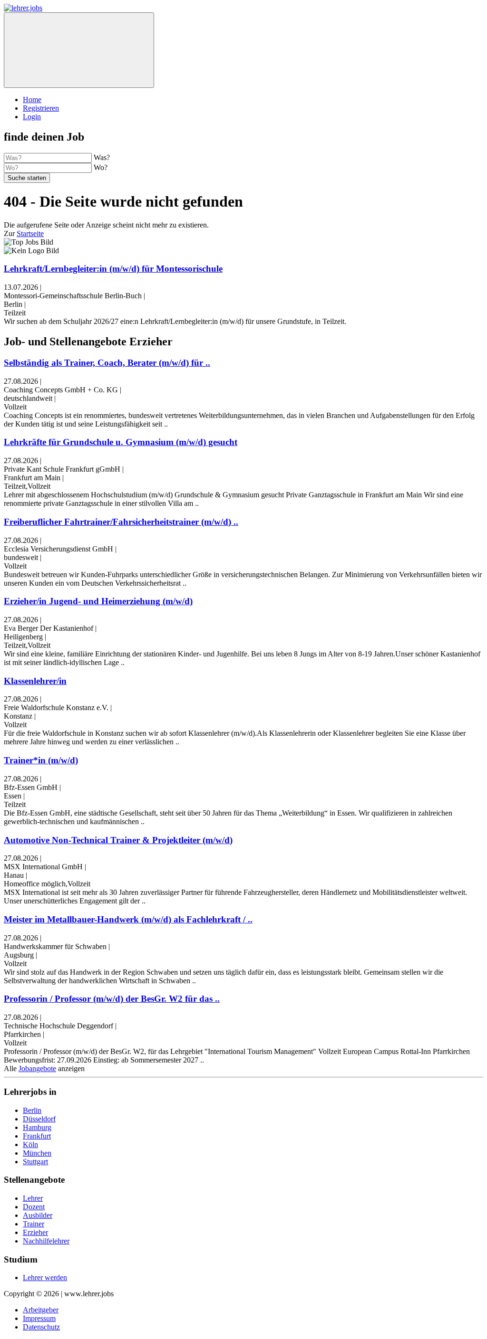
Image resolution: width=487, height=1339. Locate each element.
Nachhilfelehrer (46, 1241)
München (37, 1153)
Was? (102, 157)
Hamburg (37, 1127)
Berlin (32, 1110)
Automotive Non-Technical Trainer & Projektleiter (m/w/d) (118, 840)
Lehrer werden (45, 1277)
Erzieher (35, 1232)
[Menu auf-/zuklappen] (79, 50)
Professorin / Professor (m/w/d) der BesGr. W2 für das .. (112, 999)
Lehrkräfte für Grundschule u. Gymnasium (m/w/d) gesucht (120, 442)
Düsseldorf (39, 1119)
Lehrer (33, 1198)
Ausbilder (37, 1215)
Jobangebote (37, 1068)
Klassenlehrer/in (35, 681)
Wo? (100, 167)
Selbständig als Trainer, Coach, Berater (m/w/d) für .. (107, 363)
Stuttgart (35, 1162)
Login (32, 117)
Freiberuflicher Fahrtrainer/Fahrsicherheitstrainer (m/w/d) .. (121, 522)
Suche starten (27, 177)
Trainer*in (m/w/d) (41, 760)
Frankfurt (37, 1136)
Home (32, 99)
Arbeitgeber (40, 1310)
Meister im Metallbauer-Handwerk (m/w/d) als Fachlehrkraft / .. (128, 919)
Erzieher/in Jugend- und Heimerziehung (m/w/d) (98, 601)
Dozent (34, 1207)
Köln (30, 1144)
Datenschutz (41, 1327)
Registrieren (41, 108)
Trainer (33, 1224)
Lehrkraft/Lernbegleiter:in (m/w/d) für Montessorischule (113, 269)
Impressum (39, 1318)
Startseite (30, 233)
